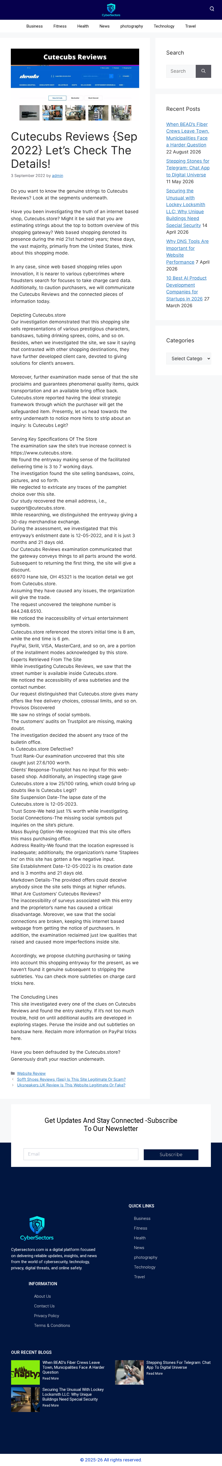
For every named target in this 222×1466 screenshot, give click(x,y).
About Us (42, 1296)
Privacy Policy (46, 1315)
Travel (190, 26)
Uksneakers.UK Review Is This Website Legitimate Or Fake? (71, 1085)
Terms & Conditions (52, 1325)
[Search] (203, 71)
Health (83, 26)
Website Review (31, 1073)
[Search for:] (181, 71)
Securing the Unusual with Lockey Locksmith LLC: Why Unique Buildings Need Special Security (73, 1394)
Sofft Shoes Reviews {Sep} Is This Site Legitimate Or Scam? (71, 1079)
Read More (51, 1378)
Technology (164, 26)
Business (35, 26)
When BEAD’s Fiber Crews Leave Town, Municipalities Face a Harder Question (74, 1367)
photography (131, 26)
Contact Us (44, 1306)
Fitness (60, 26)
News (105, 26)
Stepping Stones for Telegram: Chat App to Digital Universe (188, 168)
